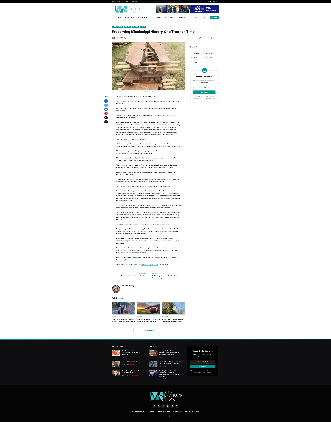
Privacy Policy (205, 98)
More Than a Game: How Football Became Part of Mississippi (148, 320)
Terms (197, 411)
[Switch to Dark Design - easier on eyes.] (208, 17)
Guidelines (189, 411)
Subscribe (214, 17)
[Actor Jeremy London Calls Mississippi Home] (116, 373)
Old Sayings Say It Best (129, 362)
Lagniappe (181, 17)
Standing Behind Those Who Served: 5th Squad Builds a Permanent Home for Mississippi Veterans (169, 373)
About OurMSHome (138, 411)
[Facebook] (106, 101)
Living (119, 17)
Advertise (150, 411)
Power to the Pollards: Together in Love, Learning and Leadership (159, 1)
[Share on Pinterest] (211, 38)
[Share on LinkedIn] (214, 38)
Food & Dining (156, 17)
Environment (169, 17)
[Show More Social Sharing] (217, 38)
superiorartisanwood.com (149, 264)
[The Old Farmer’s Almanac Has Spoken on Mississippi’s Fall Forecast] (116, 353)
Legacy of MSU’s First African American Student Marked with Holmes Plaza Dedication (169, 352)
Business (127, 26)
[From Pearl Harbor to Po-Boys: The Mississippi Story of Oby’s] (173, 308)
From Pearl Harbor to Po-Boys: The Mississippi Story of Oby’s (172, 320)
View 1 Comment (148, 330)
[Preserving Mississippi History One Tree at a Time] (148, 66)
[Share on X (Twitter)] (208, 38)
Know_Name (177, 416)
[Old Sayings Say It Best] (116, 364)
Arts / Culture (129, 17)
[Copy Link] (106, 121)
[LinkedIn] (106, 109)
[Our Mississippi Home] (128, 9)
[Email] (106, 117)
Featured (135, 26)
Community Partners (163, 411)
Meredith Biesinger (122, 38)
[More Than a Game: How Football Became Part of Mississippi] (148, 308)
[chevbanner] (187, 12)
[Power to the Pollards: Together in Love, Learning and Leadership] (123, 308)
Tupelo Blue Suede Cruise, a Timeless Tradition (131, 276)
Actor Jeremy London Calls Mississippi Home (131, 371)
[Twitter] (106, 105)
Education (115, 316)
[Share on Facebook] (206, 38)
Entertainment (143, 17)
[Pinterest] (106, 113)
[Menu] (113, 17)
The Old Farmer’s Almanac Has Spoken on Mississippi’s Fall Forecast (132, 352)
